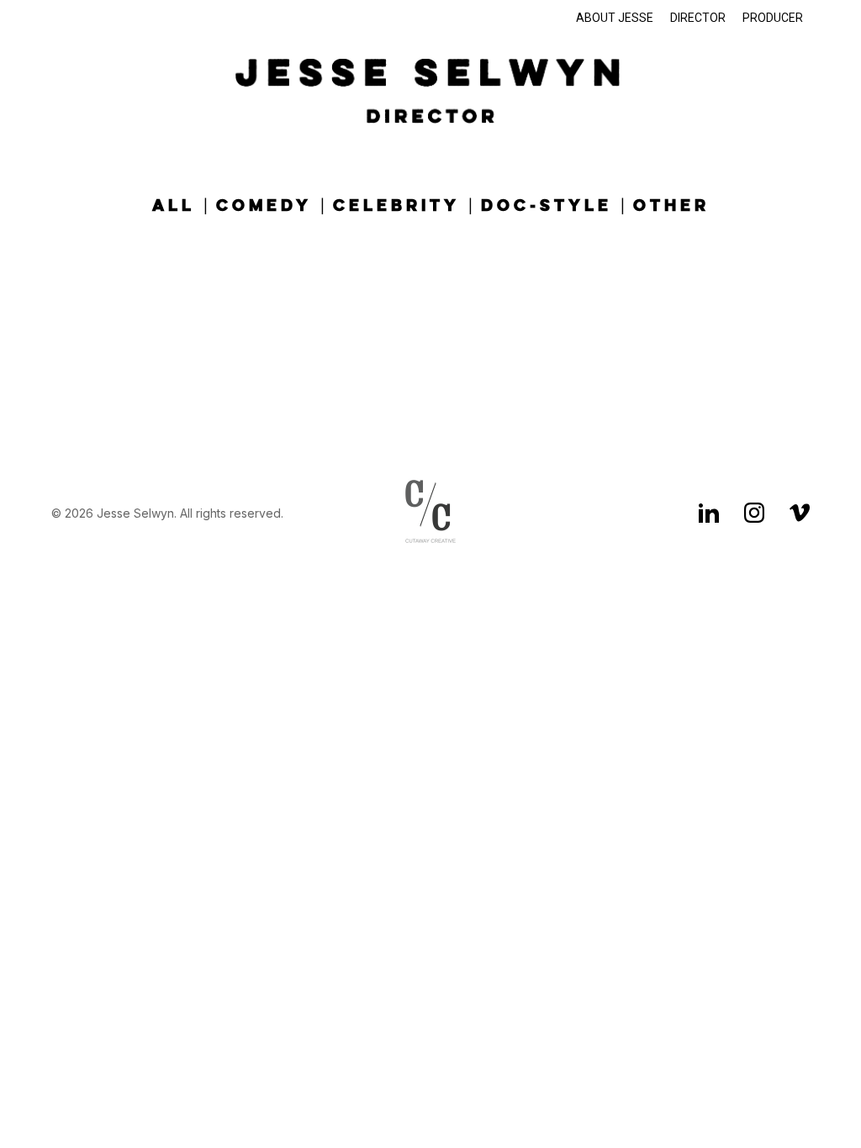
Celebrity (396, 206)
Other (671, 206)
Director (698, 17)
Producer (772, 17)
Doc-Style (546, 206)
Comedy (264, 206)
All (173, 206)
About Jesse (614, 17)
